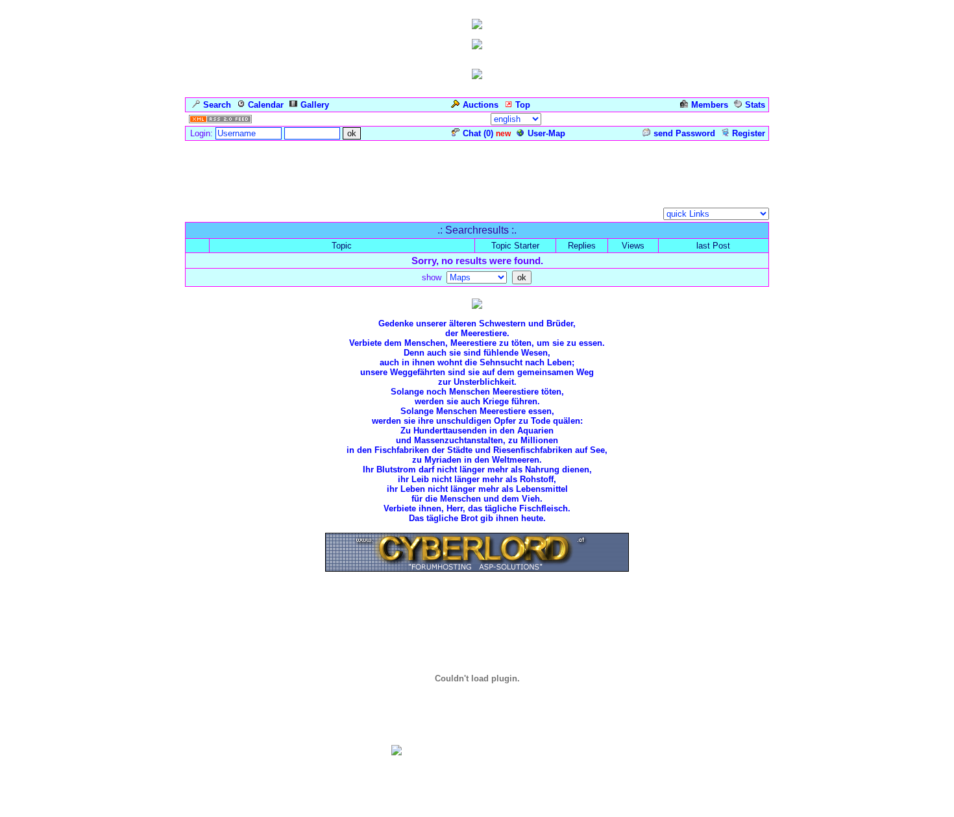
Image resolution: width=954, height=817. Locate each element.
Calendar (266, 105)
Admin (750, 119)
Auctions (480, 105)
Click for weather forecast (477, 759)
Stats (755, 105)
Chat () (478, 133)
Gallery (314, 105)
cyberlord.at (563, 807)
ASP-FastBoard (442, 807)
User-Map (546, 133)
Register (748, 133)
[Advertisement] (477, 171)
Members (709, 105)
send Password (684, 133)
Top (522, 105)
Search (217, 105)
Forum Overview (218, 215)
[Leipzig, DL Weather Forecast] (477, 750)
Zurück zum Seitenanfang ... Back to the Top (477, 606)
